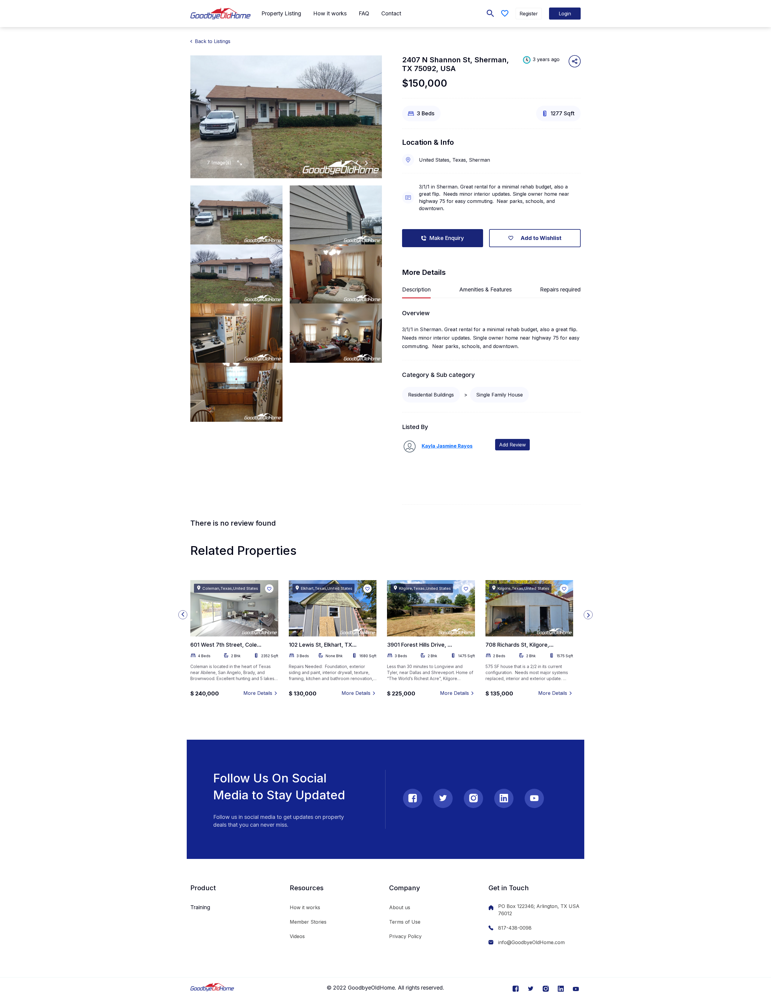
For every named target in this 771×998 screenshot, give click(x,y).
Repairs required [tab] (560, 289)
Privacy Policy (405, 936)
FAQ (364, 13)
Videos (297, 936)
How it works (330, 13)
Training (200, 907)
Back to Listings (212, 41)
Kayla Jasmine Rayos (447, 446)
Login (565, 14)
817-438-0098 (515, 928)
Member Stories (308, 922)
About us (399, 907)
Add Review (512, 445)
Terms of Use (404, 922)
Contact (391, 13)
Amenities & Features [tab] (485, 289)
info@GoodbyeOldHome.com (531, 942)
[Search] (490, 13)
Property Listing (281, 13)
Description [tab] (416, 289)
